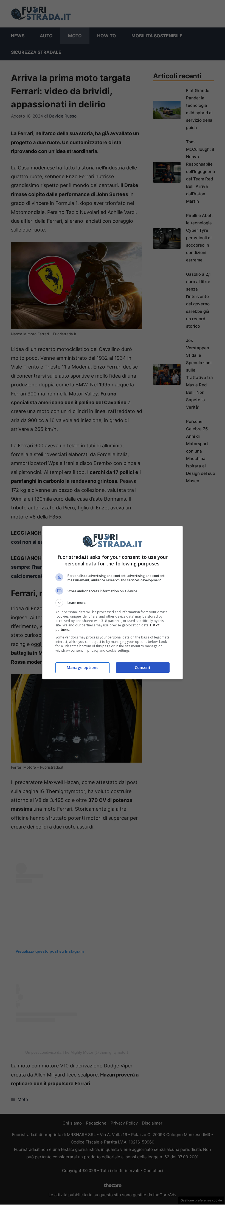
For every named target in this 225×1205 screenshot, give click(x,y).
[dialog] (112, 602)
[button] (112, 603)
